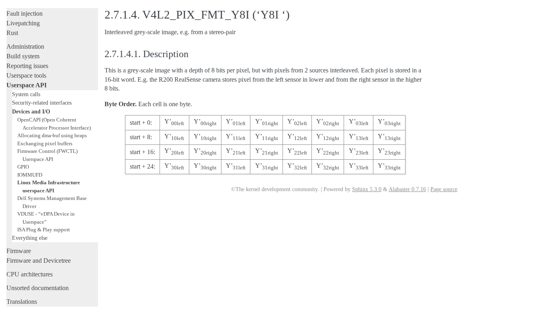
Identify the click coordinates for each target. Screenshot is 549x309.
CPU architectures (29, 274)
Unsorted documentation (37, 287)
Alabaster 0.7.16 (407, 189)
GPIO (23, 167)
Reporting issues (27, 65)
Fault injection (24, 13)
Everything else (29, 238)
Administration (25, 46)
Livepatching (23, 23)
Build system (22, 56)
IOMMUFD (29, 175)
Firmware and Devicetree (38, 260)
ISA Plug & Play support (43, 230)
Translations (21, 301)
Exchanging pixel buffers (44, 143)
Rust (12, 32)
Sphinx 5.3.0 (366, 189)
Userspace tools (26, 75)
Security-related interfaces (42, 102)
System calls (26, 94)
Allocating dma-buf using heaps (52, 135)
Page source (443, 189)
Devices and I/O (31, 111)
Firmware (18, 250)
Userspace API (26, 85)
